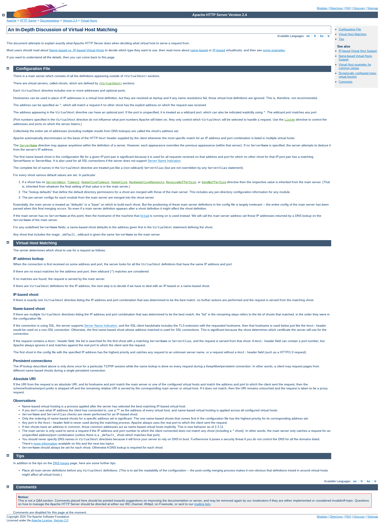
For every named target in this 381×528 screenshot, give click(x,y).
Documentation (49, 20)
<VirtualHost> (110, 83)
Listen (289, 119)
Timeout (73, 182)
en (308, 36)
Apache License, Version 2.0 (50, 520)
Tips (341, 39)
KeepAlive (119, 182)
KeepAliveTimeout (95, 182)
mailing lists (202, 504)
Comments (346, 81)
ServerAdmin (55, 182)
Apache (11, 20)
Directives (336, 8)
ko (321, 36)
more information (45, 443)
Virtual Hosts (89, 20)
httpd (144, 216)
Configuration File (350, 29)
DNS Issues (61, 463)
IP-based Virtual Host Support (358, 51)
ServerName (28, 145)
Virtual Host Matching (352, 34)
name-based (199, 50)
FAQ (348, 8)
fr (315, 36)
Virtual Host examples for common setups (355, 66)
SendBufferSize (214, 182)
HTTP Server (28, 20)
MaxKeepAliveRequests (146, 182)
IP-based (219, 50)
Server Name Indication (164, 160)
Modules (322, 8)
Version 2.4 (70, 20)
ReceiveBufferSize (181, 182)
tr (329, 36)
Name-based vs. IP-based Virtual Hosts (76, 50)
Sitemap (372, 8)
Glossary (359, 8)
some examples (274, 50)
